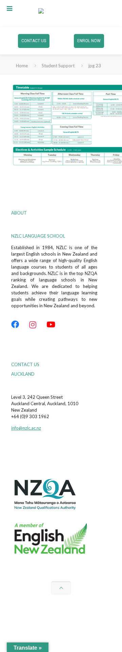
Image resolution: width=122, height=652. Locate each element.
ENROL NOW (89, 40)
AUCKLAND (23, 374)
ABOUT (19, 213)
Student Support (58, 65)
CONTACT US (33, 40)
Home (22, 65)
